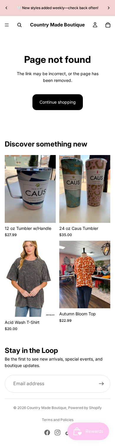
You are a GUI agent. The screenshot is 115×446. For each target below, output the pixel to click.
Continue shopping (58, 102)
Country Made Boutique (46, 407)
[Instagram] (57, 432)
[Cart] (107, 24)
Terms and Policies (57, 420)
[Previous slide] (6, 7)
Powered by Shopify (85, 407)
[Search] (19, 24)
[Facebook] (47, 432)
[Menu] (7, 25)
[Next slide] (108, 7)
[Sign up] (101, 384)
